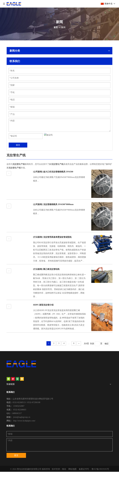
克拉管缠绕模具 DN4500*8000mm (58, 204)
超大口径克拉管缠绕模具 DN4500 (58, 172)
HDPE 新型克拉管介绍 (43, 305)
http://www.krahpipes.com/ (24, 421)
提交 (18, 145)
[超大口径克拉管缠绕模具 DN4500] (9, 173)
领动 (64, 469)
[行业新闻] (38, 237)
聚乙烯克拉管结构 (51, 269)
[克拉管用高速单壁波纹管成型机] (9, 239)
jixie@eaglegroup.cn (21, 417)
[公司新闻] (38, 172)
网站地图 (72, 469)
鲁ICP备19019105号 (100, 469)
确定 (107, 344)
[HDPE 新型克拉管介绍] (9, 306)
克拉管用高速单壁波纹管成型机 (57, 237)
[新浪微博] (13, 379)
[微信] (8, 379)
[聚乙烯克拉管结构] (9, 271)
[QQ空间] (22, 379)
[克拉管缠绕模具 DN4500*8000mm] (9, 206)
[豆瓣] (17, 379)
